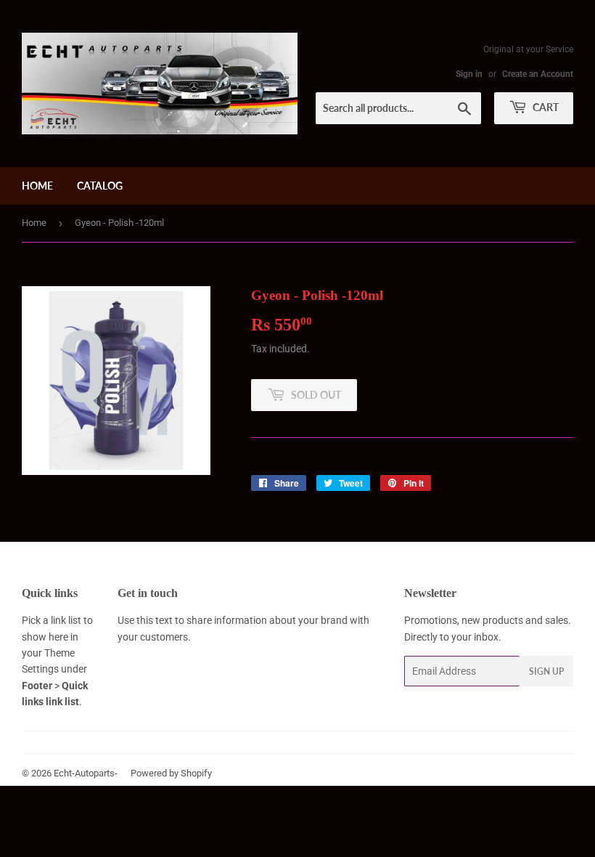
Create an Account (537, 74)
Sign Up (546, 671)
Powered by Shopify (171, 773)
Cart (544, 107)
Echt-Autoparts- (86, 773)
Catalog (100, 185)
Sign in (469, 74)
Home (37, 185)
